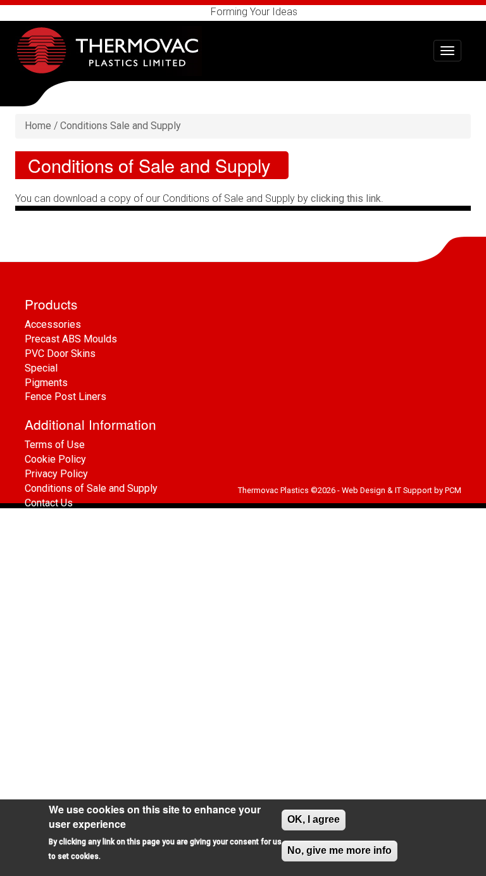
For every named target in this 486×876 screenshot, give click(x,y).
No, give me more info (339, 850)
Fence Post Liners (65, 397)
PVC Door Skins (60, 353)
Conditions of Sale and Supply (91, 488)
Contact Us (49, 503)
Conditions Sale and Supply (120, 126)
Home (38, 126)
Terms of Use (55, 445)
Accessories (53, 324)
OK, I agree (313, 819)
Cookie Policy (55, 459)
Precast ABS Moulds (71, 339)
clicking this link (346, 198)
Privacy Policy (56, 474)
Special (41, 368)
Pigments (46, 383)
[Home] (113, 51)
